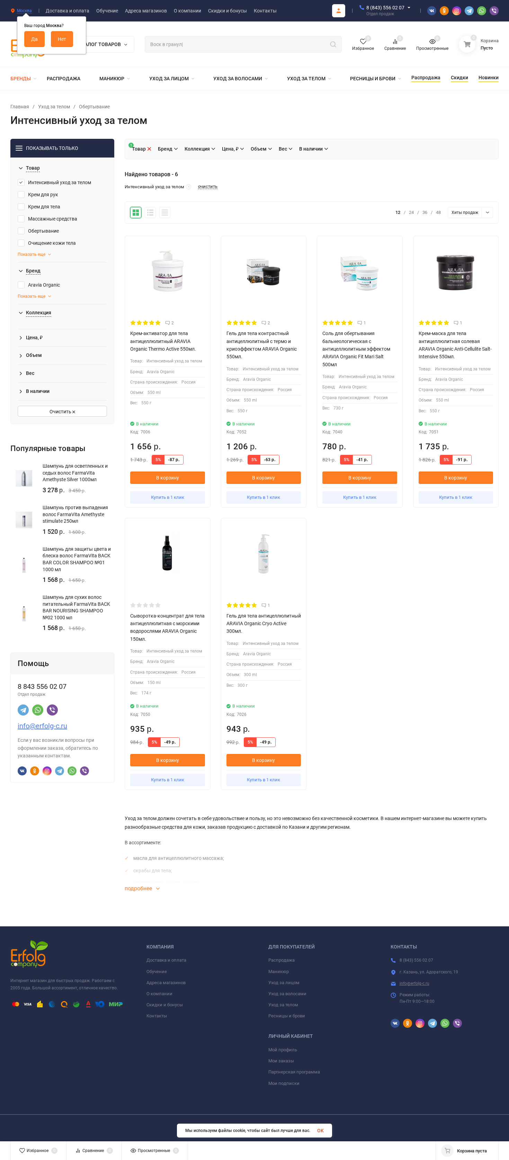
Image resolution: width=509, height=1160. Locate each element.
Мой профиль (282, 1049)
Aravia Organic (44, 285)
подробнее (139, 888)
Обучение (156, 971)
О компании (159, 993)
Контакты (156, 1015)
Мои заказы (281, 1060)
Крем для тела (44, 206)
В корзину (167, 477)
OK (320, 1130)
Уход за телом (54, 106)
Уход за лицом (284, 982)
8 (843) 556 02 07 (385, 7)
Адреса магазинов (166, 982)
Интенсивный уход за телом (59, 182)
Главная (19, 106)
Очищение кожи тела (52, 243)
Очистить (61, 411)
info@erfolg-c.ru (42, 726)
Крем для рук (43, 194)
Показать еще (31, 254)
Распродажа (281, 960)
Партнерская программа (294, 1071)
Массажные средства (52, 219)
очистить (207, 186)
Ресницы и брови (286, 1015)
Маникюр (278, 971)
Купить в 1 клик (167, 497)
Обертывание (94, 106)
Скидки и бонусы (164, 1004)
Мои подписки (284, 1083)
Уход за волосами (287, 993)
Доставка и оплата (166, 960)
